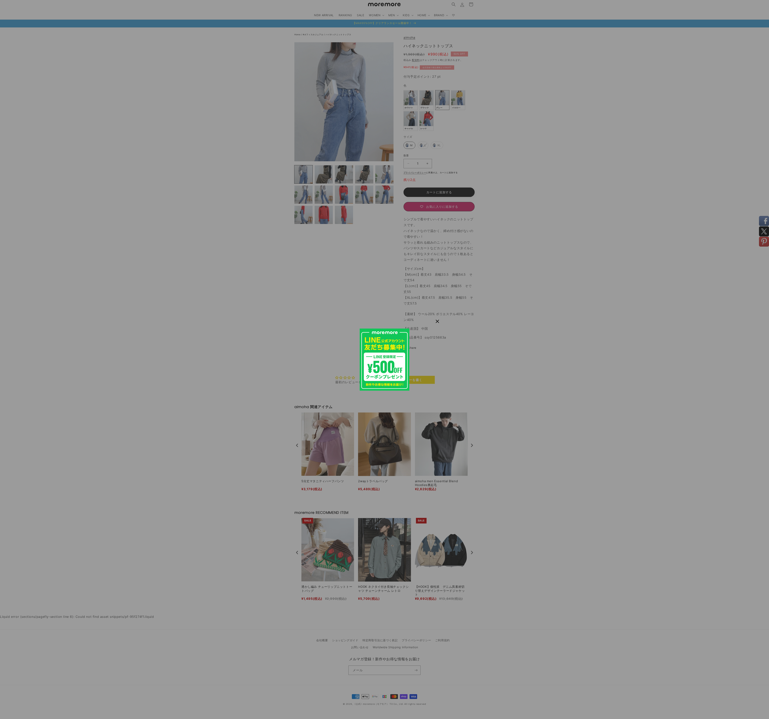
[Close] (437, 321)
